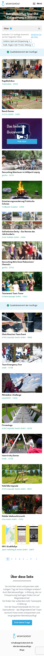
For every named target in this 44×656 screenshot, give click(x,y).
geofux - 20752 (8, 267)
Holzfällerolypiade (10, 486)
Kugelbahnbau (8, 81)
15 (33, 75)
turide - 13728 (7, 458)
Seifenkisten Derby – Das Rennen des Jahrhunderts (18, 232)
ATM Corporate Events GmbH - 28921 (17, 489)
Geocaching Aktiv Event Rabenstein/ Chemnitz (18, 263)
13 (29, 75)
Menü (39, 4)
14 (31, 75)
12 (25, 257)
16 (32, 257)
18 (35, 257)
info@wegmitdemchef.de (22, 643)
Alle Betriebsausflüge (22, 646)
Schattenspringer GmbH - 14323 (14, 296)
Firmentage (7, 425)
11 (26, 75)
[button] (22, 28)
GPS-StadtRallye (9, 546)
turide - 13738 (7, 368)
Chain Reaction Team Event (14, 334)
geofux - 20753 (8, 175)
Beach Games (8, 111)
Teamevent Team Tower (12, 293)
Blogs (22, 650)
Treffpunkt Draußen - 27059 (13, 207)
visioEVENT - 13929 (9, 398)
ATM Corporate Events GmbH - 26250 (17, 428)
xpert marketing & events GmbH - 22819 (18, 549)
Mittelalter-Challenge (11, 395)
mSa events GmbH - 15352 (12, 519)
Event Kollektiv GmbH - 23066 (13, 237)
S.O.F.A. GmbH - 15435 (11, 114)
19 (37, 257)
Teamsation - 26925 (10, 84)
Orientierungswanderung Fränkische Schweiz (18, 202)
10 (24, 75)
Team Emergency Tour (12, 364)
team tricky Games (10, 455)
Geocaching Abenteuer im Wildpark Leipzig (21, 172)
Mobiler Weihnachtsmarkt (13, 516)
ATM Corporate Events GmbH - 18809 (17, 337)
